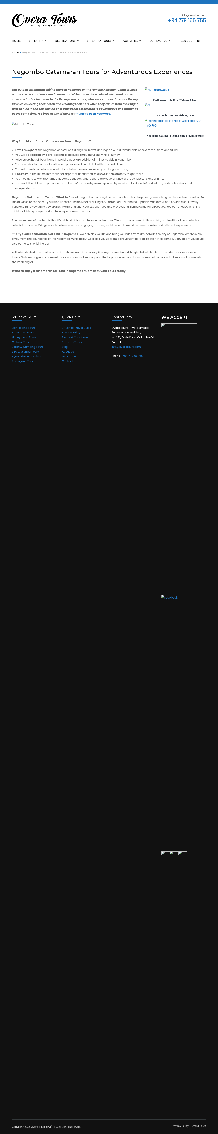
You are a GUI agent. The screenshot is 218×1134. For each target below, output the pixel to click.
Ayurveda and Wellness (27, 356)
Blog (65, 347)
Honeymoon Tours (24, 337)
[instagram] (25, 2)
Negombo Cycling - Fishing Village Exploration (175, 135)
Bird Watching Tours (25, 352)
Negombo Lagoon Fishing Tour (175, 115)
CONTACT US (158, 41)
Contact (67, 361)
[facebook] (13, 2)
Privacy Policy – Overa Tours (189, 1126)
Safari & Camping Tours (27, 347)
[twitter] (19, 2)
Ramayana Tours (23, 361)
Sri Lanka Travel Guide (76, 328)
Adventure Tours (23, 333)
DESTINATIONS (65, 41)
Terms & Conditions (75, 337)
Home (16, 41)
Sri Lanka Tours (72, 342)
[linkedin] (30, 2)
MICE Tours (69, 356)
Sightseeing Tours (23, 328)
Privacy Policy (71, 333)
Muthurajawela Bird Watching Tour (175, 99)
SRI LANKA (36, 41)
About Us (68, 352)
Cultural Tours (21, 342)
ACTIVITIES (130, 41)
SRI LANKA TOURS (99, 41)
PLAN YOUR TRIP (190, 41)
